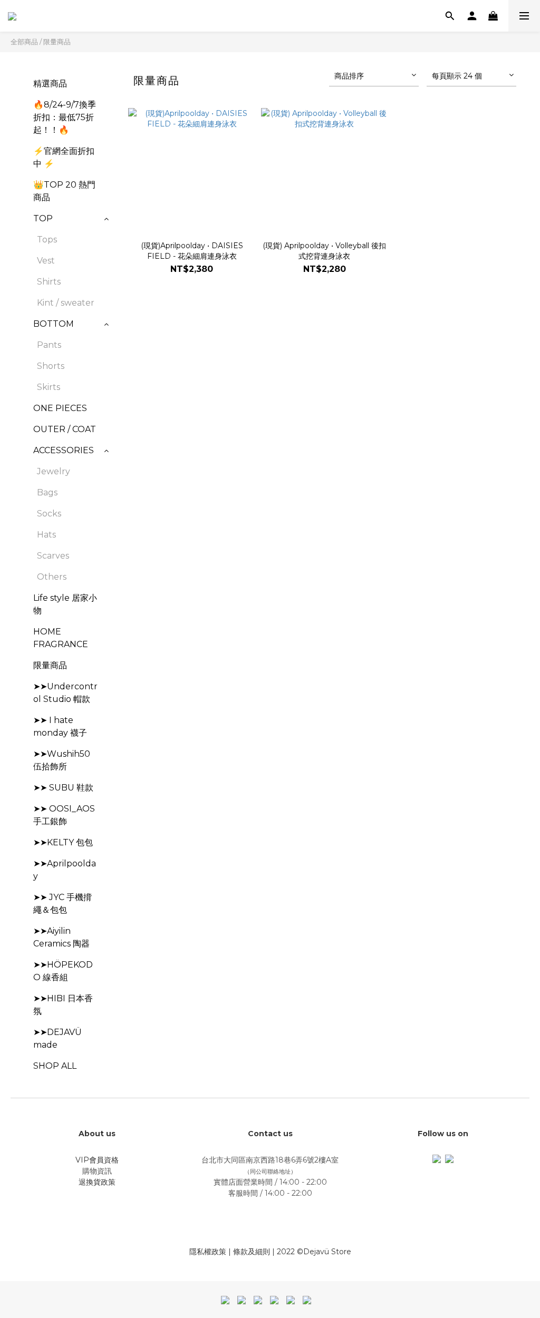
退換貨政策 (97, 1182)
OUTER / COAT (64, 429)
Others (51, 577)
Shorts (50, 366)
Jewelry (53, 471)
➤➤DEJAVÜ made (57, 1038)
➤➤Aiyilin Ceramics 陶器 (61, 937)
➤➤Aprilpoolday (64, 869)
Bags (47, 492)
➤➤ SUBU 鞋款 (63, 788)
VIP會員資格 (97, 1160)
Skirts (48, 387)
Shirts (49, 282)
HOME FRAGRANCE (60, 638)
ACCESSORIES (63, 450)
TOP (43, 218)
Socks (49, 514)
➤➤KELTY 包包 (63, 842)
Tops (47, 240)
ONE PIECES (60, 408)
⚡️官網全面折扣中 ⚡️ (63, 157)
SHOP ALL (54, 1066)
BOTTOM (53, 324)
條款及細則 (251, 1251)
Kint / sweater (65, 303)
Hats (46, 535)
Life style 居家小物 (65, 604)
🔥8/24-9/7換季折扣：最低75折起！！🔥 (64, 117)
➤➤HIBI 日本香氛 (63, 1004)
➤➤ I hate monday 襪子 (60, 726)
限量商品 (57, 41)
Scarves (53, 556)
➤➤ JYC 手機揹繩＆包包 (62, 903)
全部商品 (24, 41)
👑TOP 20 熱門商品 (64, 191)
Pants (49, 345)
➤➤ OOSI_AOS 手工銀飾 (64, 815)
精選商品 (50, 84)
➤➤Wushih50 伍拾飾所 (61, 760)
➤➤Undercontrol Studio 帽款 (65, 692)
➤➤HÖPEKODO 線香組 (63, 971)
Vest (46, 261)
